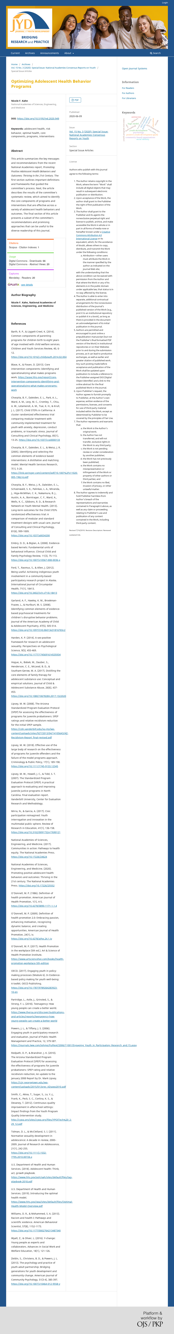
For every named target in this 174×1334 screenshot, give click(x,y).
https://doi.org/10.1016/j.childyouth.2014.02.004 (39, 357)
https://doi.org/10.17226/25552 (37, 885)
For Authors (128, 93)
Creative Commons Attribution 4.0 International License (93, 235)
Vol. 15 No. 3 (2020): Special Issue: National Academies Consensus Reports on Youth (53, 67)
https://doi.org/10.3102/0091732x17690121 (35, 832)
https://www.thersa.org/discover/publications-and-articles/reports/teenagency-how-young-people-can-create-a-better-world (38, 1016)
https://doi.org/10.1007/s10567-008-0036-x (35, 560)
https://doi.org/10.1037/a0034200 (30, 535)
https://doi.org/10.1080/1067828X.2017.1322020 (38, 696)
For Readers (128, 88)
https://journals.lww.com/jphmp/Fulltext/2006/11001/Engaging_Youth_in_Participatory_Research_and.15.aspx (74, 1045)
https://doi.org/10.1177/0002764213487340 (36, 1230)
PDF (76, 100)
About (68, 53)
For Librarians (129, 98)
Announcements (49, 53)
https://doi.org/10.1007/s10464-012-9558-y (35, 1283)
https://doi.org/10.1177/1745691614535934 (36, 654)
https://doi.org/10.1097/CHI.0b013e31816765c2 (38, 630)
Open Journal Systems (134, 68)
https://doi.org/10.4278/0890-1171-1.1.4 (34, 905)
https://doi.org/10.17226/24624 (29, 856)
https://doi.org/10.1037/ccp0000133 (39, 439)
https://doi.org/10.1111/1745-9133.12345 (34, 766)
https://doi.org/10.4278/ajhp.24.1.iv (31, 938)
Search (156, 53)
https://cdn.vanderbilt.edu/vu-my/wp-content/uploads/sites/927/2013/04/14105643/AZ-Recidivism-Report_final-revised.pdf (39, 733)
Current (15, 53)
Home (14, 64)
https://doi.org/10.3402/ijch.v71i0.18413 (34, 592)
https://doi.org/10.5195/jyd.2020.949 (38, 118)
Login (165, 2)
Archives (30, 53)
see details (27, 284)
